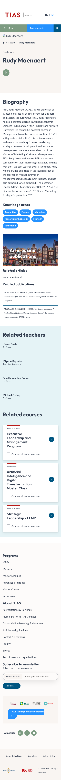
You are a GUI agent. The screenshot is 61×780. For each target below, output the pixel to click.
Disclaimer (32, 756)
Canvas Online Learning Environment (23, 623)
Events (6, 650)
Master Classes (11, 589)
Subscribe (10, 686)
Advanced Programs (14, 582)
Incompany (9, 596)
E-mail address (13, 676)
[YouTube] (34, 733)
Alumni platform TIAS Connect (19, 616)
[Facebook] (27, 733)
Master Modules (12, 575)
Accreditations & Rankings (17, 609)
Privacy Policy (49, 756)
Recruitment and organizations (20, 657)
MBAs (6, 562)
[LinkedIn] (6, 72)
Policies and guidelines (15, 630)
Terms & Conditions (14, 756)
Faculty (7, 643)
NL (46, 14)
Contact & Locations (14, 637)
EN (53, 14)
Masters (7, 569)
